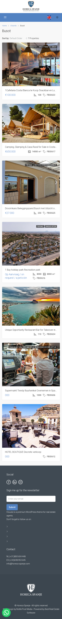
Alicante (13, 26)
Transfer (33, 47)
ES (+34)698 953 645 (16, 560)
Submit (12, 507)
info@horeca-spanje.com (18, 564)
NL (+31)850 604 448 (16, 556)
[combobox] (18, 38)
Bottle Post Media (24, 609)
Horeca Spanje (23, 605)
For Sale (47, 108)
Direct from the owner (47, 47)
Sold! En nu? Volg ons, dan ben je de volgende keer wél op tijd (32, 347)
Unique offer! (51, 226)
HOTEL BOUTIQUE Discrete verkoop (23, 452)
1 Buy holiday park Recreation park (22, 269)
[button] (6, 612)
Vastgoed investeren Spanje (45, 165)
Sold (54, 108)
